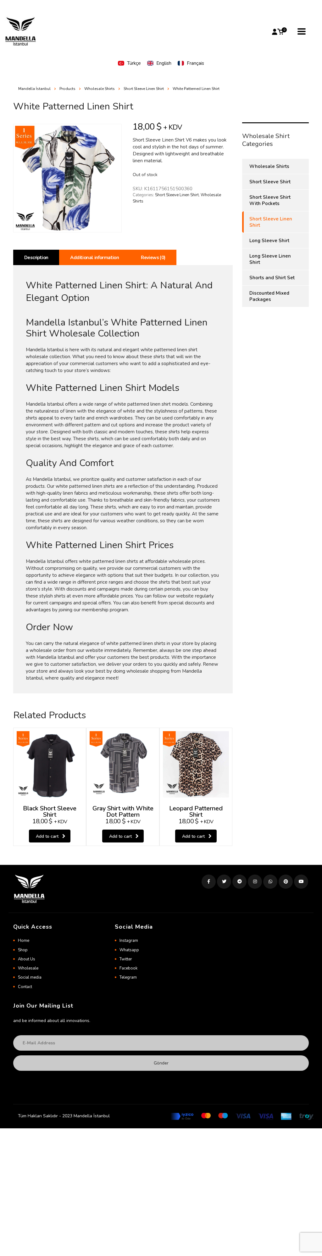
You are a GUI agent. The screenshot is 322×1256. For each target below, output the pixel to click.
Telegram (128, 977)
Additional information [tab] (94, 257)
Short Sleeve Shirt (270, 182)
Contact (25, 986)
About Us (26, 959)
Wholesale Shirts (269, 166)
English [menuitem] (163, 63)
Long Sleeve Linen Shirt (270, 259)
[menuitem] (129, 63)
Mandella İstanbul (34, 88)
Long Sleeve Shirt (269, 240)
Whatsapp (129, 950)
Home (23, 940)
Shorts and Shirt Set (272, 278)
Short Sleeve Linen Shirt (177, 195)
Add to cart (47, 836)
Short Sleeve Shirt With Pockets (270, 200)
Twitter (125, 959)
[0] (280, 32)
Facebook (128, 968)
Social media (30, 977)
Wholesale (28, 968)
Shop (23, 950)
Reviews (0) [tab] (153, 257)
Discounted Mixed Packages (269, 296)
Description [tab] (36, 257)
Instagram (128, 940)
